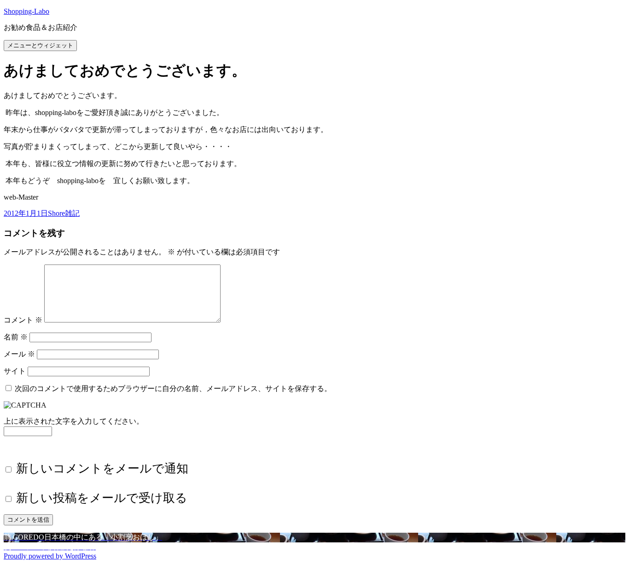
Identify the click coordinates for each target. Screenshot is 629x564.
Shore (56, 213)
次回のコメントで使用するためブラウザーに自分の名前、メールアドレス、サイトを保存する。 (173, 388)
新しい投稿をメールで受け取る (101, 498)
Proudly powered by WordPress (50, 556)
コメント (23, 320)
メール (19, 354)
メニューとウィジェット (40, 45)
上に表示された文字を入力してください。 (74, 421)
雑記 (72, 213)
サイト (15, 371)
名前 (16, 337)
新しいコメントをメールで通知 (102, 468)
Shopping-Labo (26, 11)
